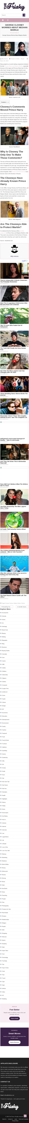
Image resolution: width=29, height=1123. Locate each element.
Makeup (4, 854)
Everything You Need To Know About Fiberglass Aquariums (8, 606)
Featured (4, 733)
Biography (4, 640)
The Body (4, 961)
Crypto (3, 698)
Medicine (4, 861)
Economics (5, 712)
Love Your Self (6, 850)
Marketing (4, 857)
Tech (3, 954)
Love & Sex (5, 847)
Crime (3, 695)
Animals (4, 616)
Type (3, 981)
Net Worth (4, 888)
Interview (4, 830)
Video (3, 992)
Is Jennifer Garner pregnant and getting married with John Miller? (23, 606)
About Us (4, 1119)
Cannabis (4, 654)
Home (3, 809)
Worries (23, 603)
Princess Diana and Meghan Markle (13, 66)
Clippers (4, 678)
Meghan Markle (17, 603)
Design (4, 705)
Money (4, 867)
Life (3, 840)
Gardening (4, 757)
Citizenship (5, 674)
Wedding (4, 998)
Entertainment (5, 719)
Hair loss (4, 788)
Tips (3, 964)
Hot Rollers (5, 816)
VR (3, 995)
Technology (5, 957)
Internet (4, 826)
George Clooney (9, 603)
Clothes (4, 681)
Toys (3, 974)
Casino (4, 661)
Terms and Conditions (23, 1119)
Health (3, 795)
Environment (5, 723)
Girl (3, 764)
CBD (3, 664)
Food (3, 736)
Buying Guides (6, 650)
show (7, 102)
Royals (22, 58)
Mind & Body (5, 864)
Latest (15, 1119)
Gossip (4, 767)
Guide (3, 771)
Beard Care (5, 630)
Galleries (4, 747)
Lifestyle (4, 843)
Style (3, 947)
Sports (3, 940)
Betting (4, 636)
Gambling (4, 750)
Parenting (4, 895)
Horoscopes (5, 812)
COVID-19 (4, 692)
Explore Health (14, 1018)
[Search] (24, 15)
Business (4, 647)
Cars (3, 657)
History (4, 802)
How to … (4, 819)
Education (4, 716)
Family (3, 726)
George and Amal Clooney (18, 171)
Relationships (5, 919)
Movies (4, 874)
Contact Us (10, 1119)
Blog (3, 643)
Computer (4, 685)
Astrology (4, 626)
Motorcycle (5, 871)
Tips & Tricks (5, 967)
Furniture (4, 743)
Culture (4, 702)
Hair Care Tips (5, 781)
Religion (4, 923)
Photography (5, 905)
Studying (4, 943)
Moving (4, 878)
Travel (3, 978)
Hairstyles (4, 792)
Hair (3, 778)
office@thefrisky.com (9, 1095)
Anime (3, 619)
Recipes (4, 916)
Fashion (4, 730)
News (3, 892)
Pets (3, 902)
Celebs (17, 58)
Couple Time (5, 688)
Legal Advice (5, 836)
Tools (3, 971)
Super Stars (5, 950)
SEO (3, 929)
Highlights (4, 798)
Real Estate (5, 912)
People (4, 898)
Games (4, 754)
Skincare (4, 936)
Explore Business (14, 1042)
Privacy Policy (15, 1120)
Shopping (4, 933)
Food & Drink (5, 740)
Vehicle (4, 988)
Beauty (4, 633)
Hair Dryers (5, 785)
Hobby (3, 805)
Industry (4, 823)
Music (3, 881)
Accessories (5, 612)
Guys (3, 774)
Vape (3, 985)
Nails (3, 885)
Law (3, 833)
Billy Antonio (5, 58)
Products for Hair (6, 909)
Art (3, 623)
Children (4, 671)
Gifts (3, 761)
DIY (3, 709)
